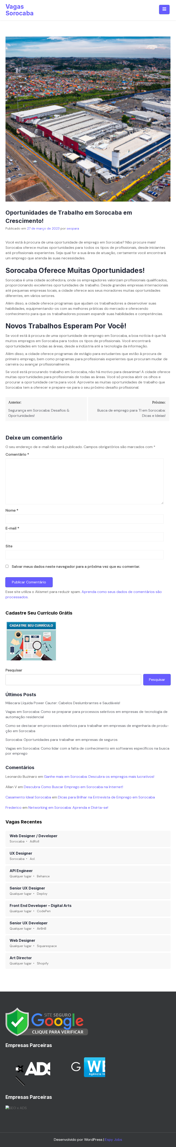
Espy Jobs (113, 1139)
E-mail (12, 528)
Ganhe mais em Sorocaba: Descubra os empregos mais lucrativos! (99, 776)
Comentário (17, 454)
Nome (12, 510)
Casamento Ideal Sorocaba (28, 797)
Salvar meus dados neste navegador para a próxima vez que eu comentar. (76, 566)
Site (9, 546)
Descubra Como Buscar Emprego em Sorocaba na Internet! (73, 786)
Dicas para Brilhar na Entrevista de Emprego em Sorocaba (106, 797)
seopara (73, 228)
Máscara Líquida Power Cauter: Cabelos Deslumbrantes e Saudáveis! (63, 703)
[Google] (47, 1021)
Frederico (14, 807)
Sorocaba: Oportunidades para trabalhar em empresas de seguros (62, 739)
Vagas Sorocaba (20, 10)
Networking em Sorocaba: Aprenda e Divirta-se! (68, 807)
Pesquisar (14, 670)
